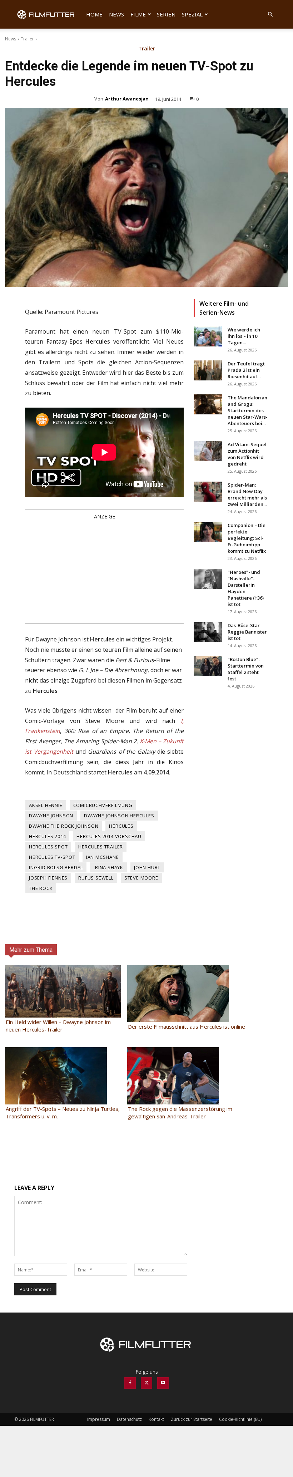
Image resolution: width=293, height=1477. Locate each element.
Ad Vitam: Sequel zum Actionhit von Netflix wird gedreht (247, 454)
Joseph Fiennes (48, 878)
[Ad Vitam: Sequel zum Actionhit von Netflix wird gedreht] (208, 451)
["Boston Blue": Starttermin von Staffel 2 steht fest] (208, 666)
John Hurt (147, 867)
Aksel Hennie (46, 805)
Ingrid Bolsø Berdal (56, 867)
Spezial (192, 14)
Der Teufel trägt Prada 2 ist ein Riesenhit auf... (246, 370)
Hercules (121, 826)
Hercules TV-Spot (52, 857)
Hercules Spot (48, 846)
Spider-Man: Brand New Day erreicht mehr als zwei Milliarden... (247, 494)
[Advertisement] (104, 571)
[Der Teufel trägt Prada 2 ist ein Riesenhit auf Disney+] (208, 370)
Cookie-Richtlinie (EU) (240, 1419)
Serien (166, 14)
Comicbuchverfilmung (103, 805)
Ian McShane (102, 857)
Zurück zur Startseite (191, 1419)
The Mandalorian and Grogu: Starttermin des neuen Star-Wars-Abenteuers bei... (248, 410)
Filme (138, 14)
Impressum (98, 1419)
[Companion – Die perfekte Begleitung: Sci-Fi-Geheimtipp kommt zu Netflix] (208, 532)
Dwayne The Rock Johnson (63, 826)
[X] (146, 1383)
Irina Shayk (108, 867)
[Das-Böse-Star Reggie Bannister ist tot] (208, 632)
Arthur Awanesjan (127, 98)
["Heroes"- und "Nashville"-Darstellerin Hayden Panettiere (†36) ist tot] (208, 579)
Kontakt (156, 1419)
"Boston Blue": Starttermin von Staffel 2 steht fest (246, 669)
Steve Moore (141, 878)
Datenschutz (129, 1419)
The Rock (41, 888)
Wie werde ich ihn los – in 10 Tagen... (244, 336)
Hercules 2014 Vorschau (108, 836)
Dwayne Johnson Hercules (119, 815)
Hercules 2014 (47, 836)
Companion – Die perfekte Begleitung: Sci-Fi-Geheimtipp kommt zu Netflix (247, 538)
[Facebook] (130, 1383)
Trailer (27, 39)
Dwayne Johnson (51, 815)
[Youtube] (163, 1383)
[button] (270, 14)
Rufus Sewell (96, 878)
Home (94, 14)
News (116, 14)
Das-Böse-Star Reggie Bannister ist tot (247, 631)
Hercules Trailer (100, 846)
